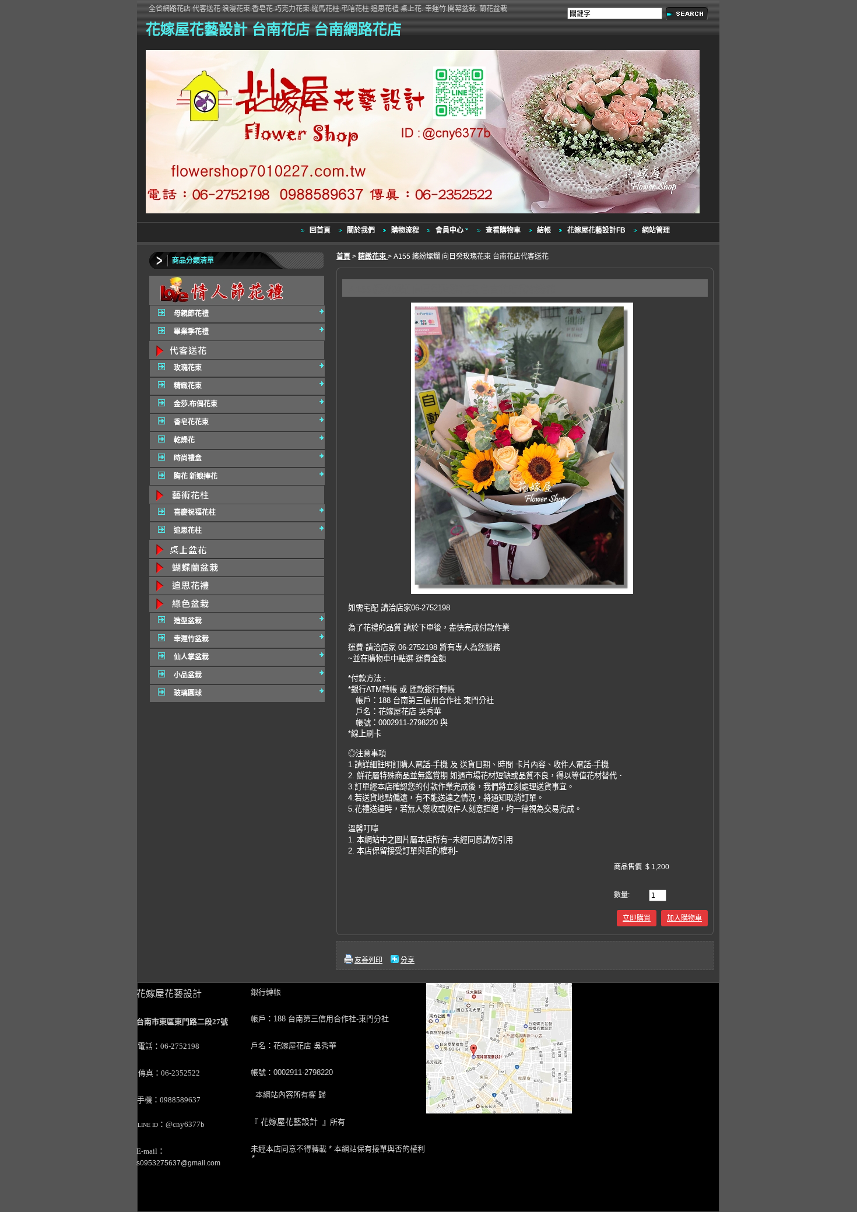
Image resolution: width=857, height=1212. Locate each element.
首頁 (343, 256)
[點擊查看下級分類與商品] (236, 290)
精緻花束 (373, 256)
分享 (408, 960)
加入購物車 (684, 918)
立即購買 (637, 918)
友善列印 (368, 960)
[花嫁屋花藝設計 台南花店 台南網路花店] (424, 214)
